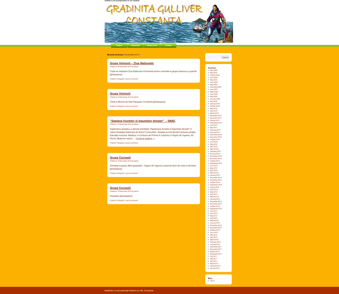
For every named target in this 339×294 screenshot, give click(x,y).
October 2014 (215, 182)
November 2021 (216, 87)
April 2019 (213, 101)
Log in (212, 280)
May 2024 (213, 80)
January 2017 (215, 132)
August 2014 (214, 187)
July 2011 (213, 256)
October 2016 (215, 139)
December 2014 (216, 177)
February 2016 (215, 151)
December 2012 (216, 225)
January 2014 (215, 199)
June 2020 (214, 94)
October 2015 (215, 161)
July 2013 (213, 211)
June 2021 (214, 89)
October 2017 (215, 120)
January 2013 (215, 223)
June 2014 (214, 189)
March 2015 (214, 173)
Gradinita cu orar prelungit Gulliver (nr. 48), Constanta (129, 290)
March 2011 (214, 263)
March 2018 (214, 113)
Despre (119, 45)
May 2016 (213, 144)
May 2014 (213, 192)
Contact (168, 45)
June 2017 (214, 125)
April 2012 (213, 237)
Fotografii (120, 79)
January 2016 (215, 153)
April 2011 (213, 261)
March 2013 (214, 220)
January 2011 (215, 268)
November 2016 (216, 137)
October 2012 (215, 230)
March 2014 (214, 196)
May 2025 (213, 72)
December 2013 (216, 201)
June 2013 (214, 213)
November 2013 (216, 204)
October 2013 (215, 206)
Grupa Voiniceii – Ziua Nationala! (132, 63)
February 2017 (215, 130)
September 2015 (216, 163)
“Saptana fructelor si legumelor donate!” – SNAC (142, 121)
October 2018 (215, 106)
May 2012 (213, 235)
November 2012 (216, 227)
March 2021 (214, 91)
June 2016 (214, 142)
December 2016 (216, 134)
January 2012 (215, 244)
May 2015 (213, 168)
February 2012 (215, 242)
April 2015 (213, 170)
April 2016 (213, 146)
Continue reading (145, 138)
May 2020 (213, 96)
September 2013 (216, 208)
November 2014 (216, 180)
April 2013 (213, 218)
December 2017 (216, 115)
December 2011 (216, 247)
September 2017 (216, 122)
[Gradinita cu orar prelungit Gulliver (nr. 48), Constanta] (169, 21)
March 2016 (214, 149)
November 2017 (216, 118)
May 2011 (213, 258)
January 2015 (215, 175)
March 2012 (214, 239)
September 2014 (216, 185)
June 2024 (214, 77)
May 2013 (213, 216)
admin (136, 66)
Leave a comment (131, 79)
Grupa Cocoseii (120, 157)
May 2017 (213, 127)
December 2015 (216, 156)
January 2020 (215, 99)
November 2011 (216, 249)
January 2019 (215, 103)
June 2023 (214, 82)
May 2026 (213, 70)
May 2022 (213, 84)
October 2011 (215, 251)
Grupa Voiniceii (120, 93)
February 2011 (215, 266)
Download (135, 45)
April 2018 (213, 111)
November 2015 (216, 158)
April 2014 (213, 194)
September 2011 (216, 254)
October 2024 (215, 75)
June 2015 (214, 165)
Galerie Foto (152, 45)
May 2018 (213, 108)
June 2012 (214, 232)
